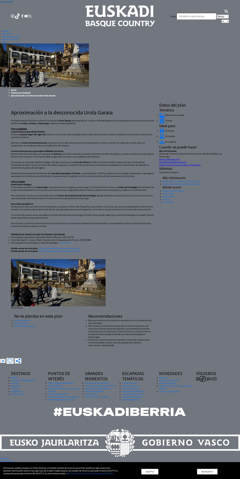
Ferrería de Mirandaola (25, 325)
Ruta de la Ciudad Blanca (133, 391)
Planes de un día (129, 383)
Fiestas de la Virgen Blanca (97, 388)
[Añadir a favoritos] (10, 361)
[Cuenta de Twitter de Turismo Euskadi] (30, 15)
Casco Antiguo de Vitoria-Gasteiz (63, 396)
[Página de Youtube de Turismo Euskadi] (26, 15)
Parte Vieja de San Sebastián (61, 399)
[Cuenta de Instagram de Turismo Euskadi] (13, 15)
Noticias (163, 377)
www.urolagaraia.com (169, 159)
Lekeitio (15, 383)
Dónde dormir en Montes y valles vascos (181, 181)
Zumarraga (167, 201)
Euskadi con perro (130, 385)
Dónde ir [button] (6, 31)
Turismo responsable (169, 391)
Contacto (4, 458)
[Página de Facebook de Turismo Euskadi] (22, 15)
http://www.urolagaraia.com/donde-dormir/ (59, 251)
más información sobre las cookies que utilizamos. (90, 473)
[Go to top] (3, 361)
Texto (173, 16)
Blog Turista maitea (168, 380)
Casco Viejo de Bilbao (58, 394)
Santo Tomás (91, 394)
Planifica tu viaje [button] (10, 39)
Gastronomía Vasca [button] (11, 36)
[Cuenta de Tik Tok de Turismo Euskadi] (18, 15)
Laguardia (15, 385)
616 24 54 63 (65, 242)
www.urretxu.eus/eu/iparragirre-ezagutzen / (180, 164)
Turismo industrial (131, 388)
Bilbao (14, 377)
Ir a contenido (6, 1)
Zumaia (14, 388)
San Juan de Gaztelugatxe (23, 380)
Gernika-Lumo (18, 394)
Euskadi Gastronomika (132, 394)
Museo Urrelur (21, 323)
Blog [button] (4, 42)
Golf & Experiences (131, 399)
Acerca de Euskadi (167, 383)
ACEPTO (150, 471)
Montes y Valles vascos (173, 190)
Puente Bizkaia (55, 385)
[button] (226, 10)
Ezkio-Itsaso (168, 193)
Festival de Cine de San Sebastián (100, 385)
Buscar (221, 16)
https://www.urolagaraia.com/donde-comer (59, 248)
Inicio (14, 90)
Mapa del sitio (6, 461)
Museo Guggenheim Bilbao (60, 383)
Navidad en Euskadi (94, 391)
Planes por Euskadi (20, 92)
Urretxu (166, 199)
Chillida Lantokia (22, 320)
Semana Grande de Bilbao (97, 383)
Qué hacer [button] (7, 33)
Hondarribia (16, 391)
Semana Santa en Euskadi (97, 396)
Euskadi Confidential (132, 396)
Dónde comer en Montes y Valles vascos (181, 184)
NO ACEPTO (207, 471)
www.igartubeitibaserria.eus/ (173, 162)
